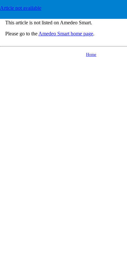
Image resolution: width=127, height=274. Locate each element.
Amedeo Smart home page (65, 33)
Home (91, 54)
